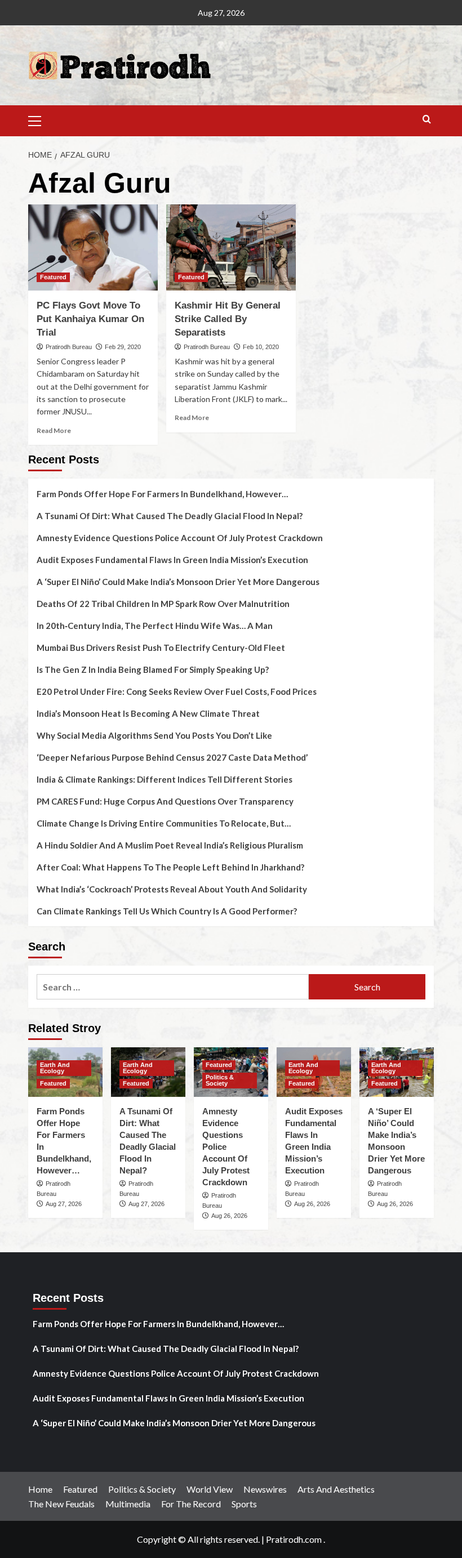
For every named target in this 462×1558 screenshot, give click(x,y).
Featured (53, 277)
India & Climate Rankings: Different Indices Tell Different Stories (164, 779)
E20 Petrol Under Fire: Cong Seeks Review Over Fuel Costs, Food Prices (177, 691)
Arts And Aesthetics (336, 1489)
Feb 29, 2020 (123, 346)
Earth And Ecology (55, 1067)
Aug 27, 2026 (64, 1203)
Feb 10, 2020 (261, 346)
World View (209, 1489)
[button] (39, 119)
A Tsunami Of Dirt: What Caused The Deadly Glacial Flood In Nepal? (170, 516)
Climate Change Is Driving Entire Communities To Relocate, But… (164, 823)
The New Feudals (61, 1503)
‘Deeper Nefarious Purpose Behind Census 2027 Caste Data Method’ (172, 757)
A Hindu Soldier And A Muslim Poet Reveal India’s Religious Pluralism (170, 845)
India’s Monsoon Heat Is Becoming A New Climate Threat (148, 713)
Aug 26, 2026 (229, 1215)
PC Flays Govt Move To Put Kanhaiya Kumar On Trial (90, 319)
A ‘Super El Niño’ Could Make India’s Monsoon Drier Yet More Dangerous (178, 582)
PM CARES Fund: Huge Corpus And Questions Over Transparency (165, 801)
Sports (244, 1503)
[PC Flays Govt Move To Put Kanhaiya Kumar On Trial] (93, 247)
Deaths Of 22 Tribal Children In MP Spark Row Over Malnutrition (163, 604)
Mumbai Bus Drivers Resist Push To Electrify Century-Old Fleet (161, 647)
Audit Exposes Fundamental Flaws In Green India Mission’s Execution (172, 560)
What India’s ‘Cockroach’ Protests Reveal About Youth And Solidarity (172, 889)
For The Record (191, 1503)
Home (40, 1489)
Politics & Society (220, 1080)
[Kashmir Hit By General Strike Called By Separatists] (231, 247)
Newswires (265, 1489)
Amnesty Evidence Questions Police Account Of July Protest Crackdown (180, 538)
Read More (54, 430)
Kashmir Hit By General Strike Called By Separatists (228, 319)
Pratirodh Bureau (69, 346)
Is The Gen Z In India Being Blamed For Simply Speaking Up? (153, 669)
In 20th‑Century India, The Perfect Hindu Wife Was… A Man (155, 625)
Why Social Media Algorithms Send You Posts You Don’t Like (154, 735)
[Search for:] (173, 986)
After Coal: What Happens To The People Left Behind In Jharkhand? (170, 867)
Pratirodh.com (294, 1539)
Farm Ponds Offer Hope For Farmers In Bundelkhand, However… (162, 494)
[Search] (427, 120)
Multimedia (127, 1503)
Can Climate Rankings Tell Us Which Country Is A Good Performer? (167, 911)
